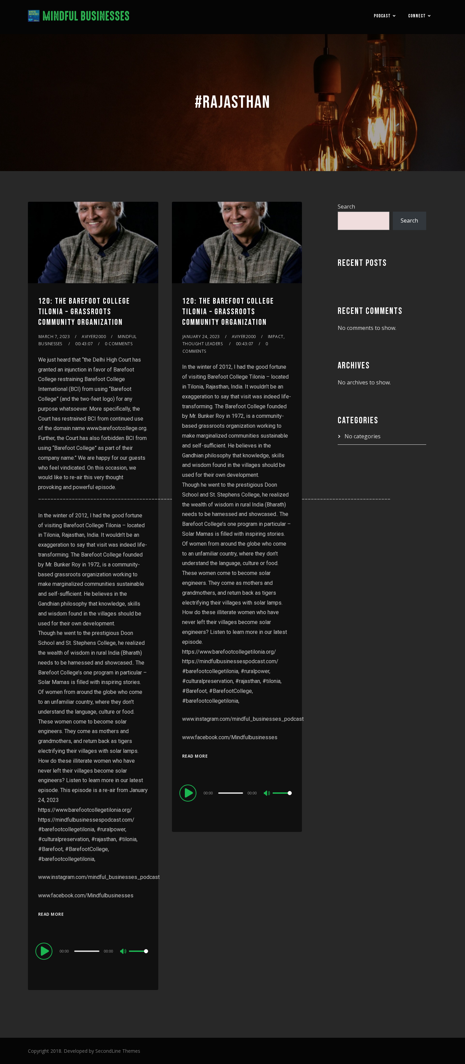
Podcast (382, 16)
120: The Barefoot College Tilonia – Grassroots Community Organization (84, 311)
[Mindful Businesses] (79, 17)
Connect (417, 16)
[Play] (45, 951)
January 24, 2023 (201, 336)
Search (346, 206)
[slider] (138, 957)
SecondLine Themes (117, 1051)
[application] (93, 951)
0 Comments (118, 344)
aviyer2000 (94, 336)
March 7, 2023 (54, 336)
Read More (51, 914)
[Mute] (123, 951)
